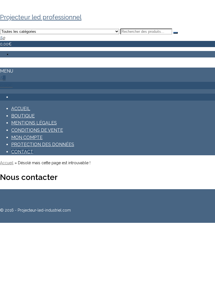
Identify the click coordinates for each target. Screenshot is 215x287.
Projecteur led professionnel (40, 17)
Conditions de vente (37, 130)
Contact (22, 151)
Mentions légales (34, 123)
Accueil (20, 108)
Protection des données (42, 144)
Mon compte (27, 137)
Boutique (23, 116)
